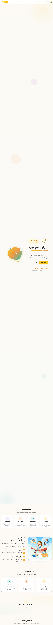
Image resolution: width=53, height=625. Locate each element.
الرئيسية (39, 2)
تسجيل (11, 1)
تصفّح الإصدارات (43, 262)
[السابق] (51, 611)
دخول (6, 1)
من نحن (28, 2)
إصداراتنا (35, 2)
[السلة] (2, 2)
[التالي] (2, 611)
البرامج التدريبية (23, 2)
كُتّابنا (31, 2)
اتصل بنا (18, 2)
